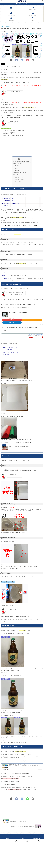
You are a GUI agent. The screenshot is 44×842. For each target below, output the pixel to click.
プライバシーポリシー (36, 838)
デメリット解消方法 (18, 181)
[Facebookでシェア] (16, 60)
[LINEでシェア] (27, 798)
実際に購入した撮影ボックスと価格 (20, 172)
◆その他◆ (17, 170)
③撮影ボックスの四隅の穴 (19, 179)
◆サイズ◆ (17, 165)
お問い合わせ (22, 838)
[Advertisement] (22, 147)
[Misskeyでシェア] (19, 456)
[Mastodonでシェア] (12, 456)
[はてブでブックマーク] (22, 60)
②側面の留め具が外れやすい (19, 177)
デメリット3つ (16, 174)
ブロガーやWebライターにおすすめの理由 (21, 161)
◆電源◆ (16, 168)
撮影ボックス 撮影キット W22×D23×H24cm (17, 312)
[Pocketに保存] (28, 456)
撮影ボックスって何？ (18, 163)
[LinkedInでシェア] (17, 459)
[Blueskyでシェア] (15, 456)
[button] (33, 60)
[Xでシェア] (11, 60)
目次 (22, 158)
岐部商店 (7, 838)
